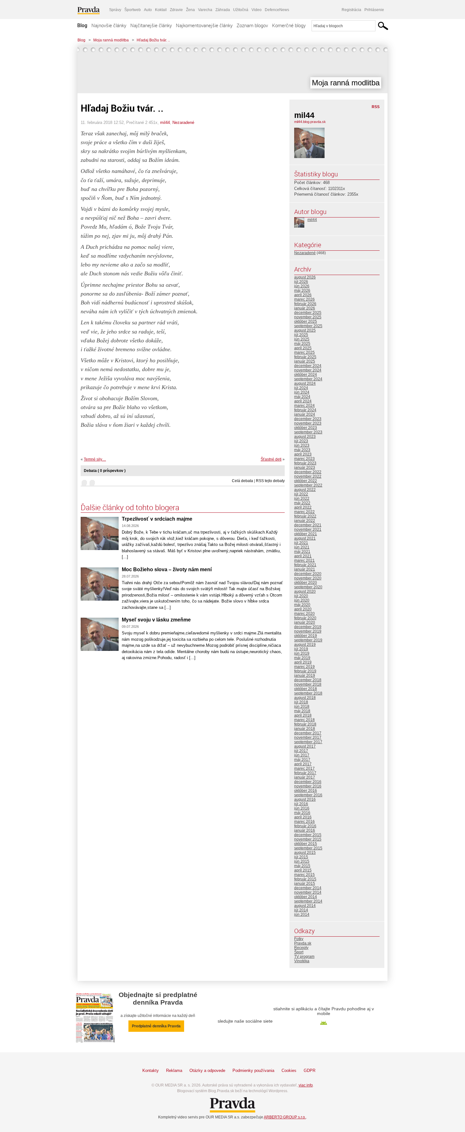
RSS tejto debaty (270, 481)
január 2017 (304, 777)
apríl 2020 (303, 609)
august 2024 (305, 383)
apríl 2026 (303, 295)
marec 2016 (304, 821)
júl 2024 (301, 388)
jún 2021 (301, 547)
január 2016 (304, 830)
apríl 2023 (303, 454)
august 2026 (305, 277)
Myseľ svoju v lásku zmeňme (156, 619)
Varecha (205, 10)
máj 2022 (302, 503)
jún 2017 (301, 755)
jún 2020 (301, 600)
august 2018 (305, 697)
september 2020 (308, 587)
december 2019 (307, 627)
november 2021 (307, 529)
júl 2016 (301, 804)
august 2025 (305, 330)
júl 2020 (301, 596)
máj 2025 (302, 343)
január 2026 (304, 308)
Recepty (301, 947)
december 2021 (307, 525)
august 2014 (305, 905)
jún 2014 (301, 914)
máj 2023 (302, 450)
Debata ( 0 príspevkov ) (105, 470)
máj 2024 (302, 397)
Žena (190, 10)
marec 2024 (304, 405)
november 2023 (307, 423)
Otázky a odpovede (207, 1070)
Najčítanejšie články (151, 25)
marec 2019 (304, 666)
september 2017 (308, 742)
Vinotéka (301, 961)
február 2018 (305, 724)
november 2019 (307, 631)
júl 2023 (301, 441)
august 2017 (305, 746)
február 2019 (305, 671)
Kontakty (150, 1070)
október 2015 (305, 843)
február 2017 (305, 773)
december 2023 (307, 419)
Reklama (174, 1070)
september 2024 (308, 379)
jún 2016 (301, 808)
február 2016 (305, 826)
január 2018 (304, 728)
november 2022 (307, 476)
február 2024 (305, 410)
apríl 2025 (303, 348)
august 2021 (305, 538)
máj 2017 (302, 759)
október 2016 (305, 790)
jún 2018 (301, 706)
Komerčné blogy (289, 25)
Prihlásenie (374, 10)
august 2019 (305, 644)
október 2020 (305, 582)
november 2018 (307, 684)
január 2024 (304, 414)
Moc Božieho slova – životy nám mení (167, 569)
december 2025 (307, 312)
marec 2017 (304, 768)
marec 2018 (304, 720)
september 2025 (308, 326)
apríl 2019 (303, 662)
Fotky (298, 939)
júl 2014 (301, 910)
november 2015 (307, 839)
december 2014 (307, 888)
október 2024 (305, 374)
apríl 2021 (303, 556)
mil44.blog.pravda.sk (310, 122)
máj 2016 (302, 813)
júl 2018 (301, 702)
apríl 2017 (303, 764)
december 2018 (307, 680)
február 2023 (305, 463)
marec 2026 (304, 299)
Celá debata (242, 481)
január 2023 (304, 467)
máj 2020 (302, 605)
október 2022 (305, 481)
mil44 (165, 122)
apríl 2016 (303, 817)
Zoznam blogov (252, 25)
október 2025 (305, 321)
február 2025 (305, 357)
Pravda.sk (302, 943)
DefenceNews (277, 10)
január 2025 (304, 361)
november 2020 (307, 578)
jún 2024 (301, 392)
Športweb (132, 10)
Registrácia (351, 10)
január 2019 (304, 675)
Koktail (161, 10)
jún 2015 (301, 861)
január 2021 (304, 569)
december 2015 (307, 835)
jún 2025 (301, 339)
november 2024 (307, 370)
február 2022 (305, 516)
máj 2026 (302, 290)
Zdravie (176, 10)
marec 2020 (304, 613)
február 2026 (305, 304)
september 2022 (308, 485)
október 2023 (305, 427)
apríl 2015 (303, 870)
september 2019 (308, 640)
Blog (82, 25)
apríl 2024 (303, 401)
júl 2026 (301, 281)
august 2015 (305, 852)
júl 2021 (301, 543)
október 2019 (305, 635)
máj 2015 (302, 866)
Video (256, 10)
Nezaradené (183, 122)
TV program (304, 956)
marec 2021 (304, 560)
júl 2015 (301, 857)
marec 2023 (304, 458)
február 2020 (305, 618)
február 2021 (305, 565)
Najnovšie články (108, 25)
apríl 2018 (303, 715)
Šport (298, 952)
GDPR (309, 1070)
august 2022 (305, 489)
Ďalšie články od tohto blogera (130, 507)
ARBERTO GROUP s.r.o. (285, 1117)
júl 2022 (301, 494)
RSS (376, 107)
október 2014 (305, 897)
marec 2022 (304, 512)
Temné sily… (95, 459)
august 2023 (305, 436)
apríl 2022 (303, 507)
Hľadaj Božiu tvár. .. (153, 40)
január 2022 (304, 520)
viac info (306, 1085)
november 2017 (307, 737)
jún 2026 (301, 286)
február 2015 (305, 879)
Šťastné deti (271, 459)
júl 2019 (301, 649)
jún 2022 (301, 498)
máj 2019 (302, 658)
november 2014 (307, 892)
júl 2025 (301, 335)
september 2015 (308, 848)
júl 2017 (301, 751)
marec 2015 (304, 874)
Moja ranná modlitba (111, 40)
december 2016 (307, 782)
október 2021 (305, 534)
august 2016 (305, 799)
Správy (115, 10)
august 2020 (305, 591)
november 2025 (307, 317)
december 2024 (307, 366)
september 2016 (308, 795)
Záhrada (222, 10)
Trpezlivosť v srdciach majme (157, 519)
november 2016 (307, 786)
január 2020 (304, 622)
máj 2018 (302, 711)
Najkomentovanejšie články (204, 25)
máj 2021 (302, 551)
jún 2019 (301, 653)
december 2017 (307, 733)
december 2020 (307, 574)
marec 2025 (304, 352)
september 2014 (308, 901)
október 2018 (305, 689)
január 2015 (304, 883)
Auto (148, 10)
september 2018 (308, 693)
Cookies (289, 1070)
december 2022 (307, 472)
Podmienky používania (253, 1070)
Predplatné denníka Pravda (156, 1026)
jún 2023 (301, 445)
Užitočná (240, 10)
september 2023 (308, 432)
